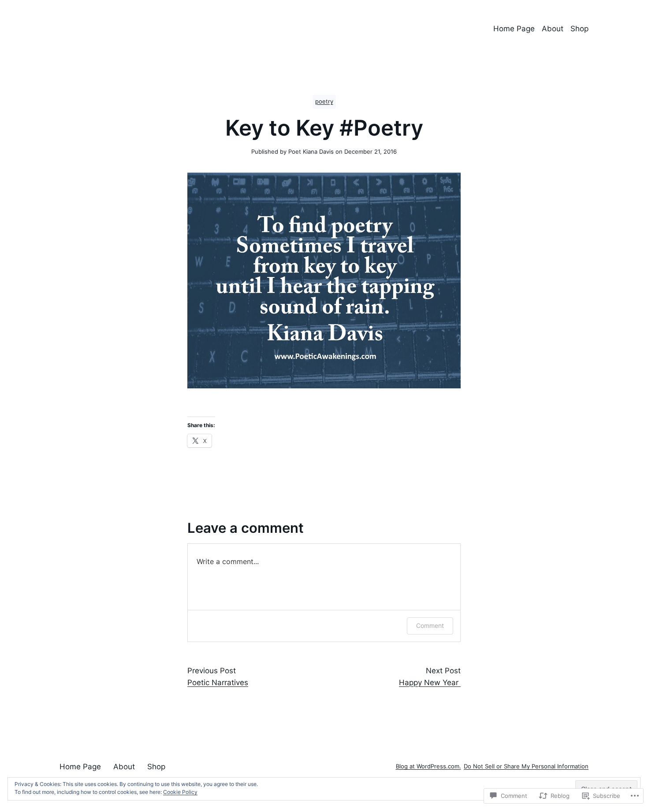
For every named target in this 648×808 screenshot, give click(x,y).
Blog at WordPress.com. (428, 766)
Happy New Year (430, 682)
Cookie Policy (180, 792)
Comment (430, 625)
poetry (324, 101)
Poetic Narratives (217, 682)
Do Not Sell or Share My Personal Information (526, 766)
